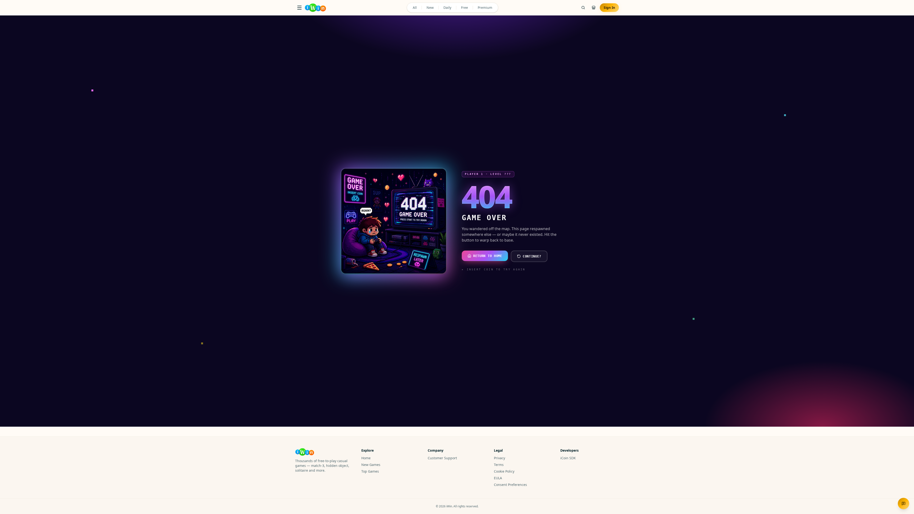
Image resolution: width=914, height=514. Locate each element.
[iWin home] (315, 7)
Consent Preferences (510, 484)
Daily (447, 7)
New (430, 7)
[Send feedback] (903, 503)
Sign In (609, 7)
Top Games (370, 471)
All (415, 7)
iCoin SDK (568, 458)
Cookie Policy (504, 471)
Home (366, 458)
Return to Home (487, 256)
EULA (498, 478)
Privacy (499, 458)
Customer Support (442, 458)
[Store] (593, 7)
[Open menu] (299, 7)
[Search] (583, 7)
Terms (499, 464)
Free (464, 7)
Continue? (532, 256)
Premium (485, 7)
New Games (370, 464)
